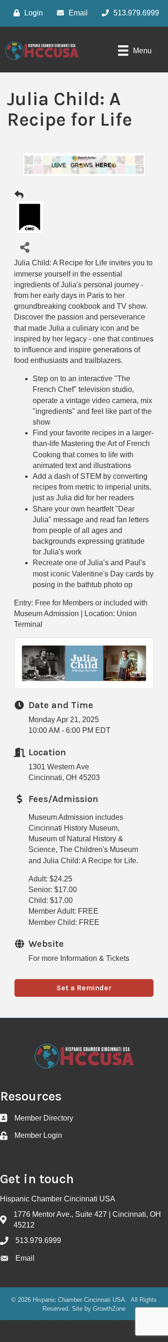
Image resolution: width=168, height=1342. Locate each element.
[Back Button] (18, 195)
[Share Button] (24, 246)
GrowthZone (109, 1308)
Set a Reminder (84, 987)
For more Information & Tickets (78, 958)
